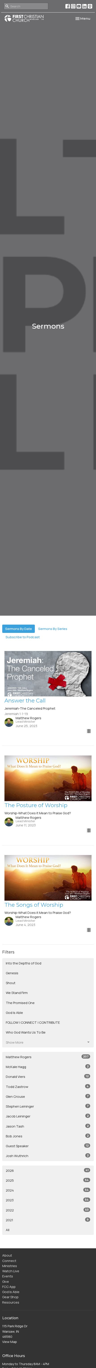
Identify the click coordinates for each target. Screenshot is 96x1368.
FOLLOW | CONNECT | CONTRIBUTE (33, 1022)
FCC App (9, 1286)
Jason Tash (47, 1126)
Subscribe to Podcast (23, 637)
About (7, 1255)
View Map (9, 1341)
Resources (10, 1302)
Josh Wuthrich (47, 1155)
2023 (47, 1200)
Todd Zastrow (47, 1086)
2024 (47, 1190)
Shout (10, 983)
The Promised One (20, 1002)
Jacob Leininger (47, 1116)
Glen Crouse (47, 1096)
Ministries (9, 1266)
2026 (47, 1170)
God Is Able (14, 1012)
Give (5, 1281)
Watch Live (10, 1271)
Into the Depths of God (23, 963)
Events (7, 1276)
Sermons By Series (52, 628)
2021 (47, 1219)
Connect (9, 1260)
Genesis (12, 973)
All (7, 1230)
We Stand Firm (17, 992)
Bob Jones (47, 1136)
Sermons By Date (18, 628)
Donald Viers (47, 1076)
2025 (47, 1180)
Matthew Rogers (47, 1056)
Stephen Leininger (47, 1106)
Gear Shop (10, 1297)
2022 (47, 1210)
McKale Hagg (47, 1066)
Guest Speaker (47, 1145)
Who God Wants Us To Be (26, 1032)
